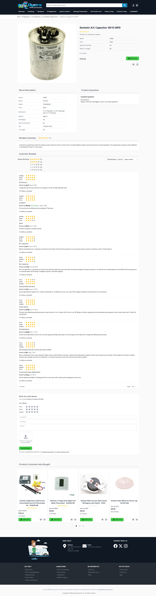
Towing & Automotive (80, 11)
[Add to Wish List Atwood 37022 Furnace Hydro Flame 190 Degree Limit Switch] (102, 519)
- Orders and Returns (31, 580)
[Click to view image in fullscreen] (46, 53)
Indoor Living (109, 11)
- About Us (91, 569)
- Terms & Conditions (62, 569)
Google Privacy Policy (48, 452)
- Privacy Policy (60, 572)
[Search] (124, 5)
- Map (121, 575)
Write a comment (26, 191)
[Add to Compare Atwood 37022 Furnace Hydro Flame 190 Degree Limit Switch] (106, 519)
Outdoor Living (122, 11)
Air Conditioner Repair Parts (50, 17)
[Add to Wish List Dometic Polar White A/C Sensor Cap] (133, 519)
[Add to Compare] (137, 64)
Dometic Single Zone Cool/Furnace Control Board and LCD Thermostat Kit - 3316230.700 (32, 503)
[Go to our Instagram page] (126, 546)
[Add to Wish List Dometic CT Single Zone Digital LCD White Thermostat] (71, 519)
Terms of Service (61, 452)
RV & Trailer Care (96, 11)
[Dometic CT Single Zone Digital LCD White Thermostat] (63, 484)
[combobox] (84, 5)
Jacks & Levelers (65, 11)
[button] (85, 32)
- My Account (28, 569)
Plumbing (31, 11)
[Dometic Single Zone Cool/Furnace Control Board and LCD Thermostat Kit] (32, 484)
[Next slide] (83, 526)
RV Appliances (51, 11)
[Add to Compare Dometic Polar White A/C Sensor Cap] (136, 519)
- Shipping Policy (29, 575)
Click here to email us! (94, 547)
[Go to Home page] (29, 5)
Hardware (40, 11)
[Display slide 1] (76, 526)
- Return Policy (28, 577)
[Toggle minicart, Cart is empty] (137, 5)
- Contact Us (123, 572)
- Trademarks (60, 575)
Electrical (21, 11)
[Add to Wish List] (133, 64)
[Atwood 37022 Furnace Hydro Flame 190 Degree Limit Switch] (94, 484)
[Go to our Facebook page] (115, 546)
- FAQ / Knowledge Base (31, 572)
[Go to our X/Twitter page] (121, 546)
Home (18, 17)
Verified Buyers (112, 159)
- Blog (89, 575)
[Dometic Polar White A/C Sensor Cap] (124, 484)
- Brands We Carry (93, 572)
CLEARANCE (134, 11)
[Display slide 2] (80, 526)
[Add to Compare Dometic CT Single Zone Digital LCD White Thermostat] (75, 519)
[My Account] (133, 5)
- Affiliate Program (61, 577)
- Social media (123, 569)
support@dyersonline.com (105, 589)
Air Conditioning (36, 17)
